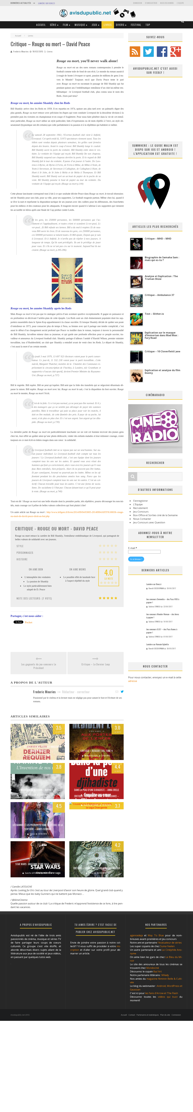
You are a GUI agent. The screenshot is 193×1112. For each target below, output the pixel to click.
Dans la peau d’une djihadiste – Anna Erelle (96, 790)
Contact (131, 1015)
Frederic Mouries (21, 51)
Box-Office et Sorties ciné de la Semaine (155, 515)
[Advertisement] (33, 76)
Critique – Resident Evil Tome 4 (97, 751)
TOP (148, 25)
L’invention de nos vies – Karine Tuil (37, 790)
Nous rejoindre (167, 3)
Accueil (41, 25)
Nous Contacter (142, 518)
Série (53, 25)
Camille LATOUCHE (91, 805)
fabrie (32, 834)
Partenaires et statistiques (148, 1015)
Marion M (32, 795)
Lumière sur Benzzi (46, 3)
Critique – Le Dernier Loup (95, 664)
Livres (108, 25)
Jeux (94, 25)
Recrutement (140, 508)
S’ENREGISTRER (151, 3)
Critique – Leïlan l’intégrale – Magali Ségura (96, 868)
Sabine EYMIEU (155, 606)
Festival (136, 25)
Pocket (28, 622)
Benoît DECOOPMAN (156, 588)
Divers (120, 25)
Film (65, 25)
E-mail (132, 548)
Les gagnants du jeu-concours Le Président (38, 666)
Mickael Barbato (91, 755)
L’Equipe (180, 3)
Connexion (137, 3)
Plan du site (165, 1015)
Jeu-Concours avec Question (149, 522)
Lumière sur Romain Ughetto (157, 644)
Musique (80, 25)
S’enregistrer (140, 500)
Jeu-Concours (141, 511)
